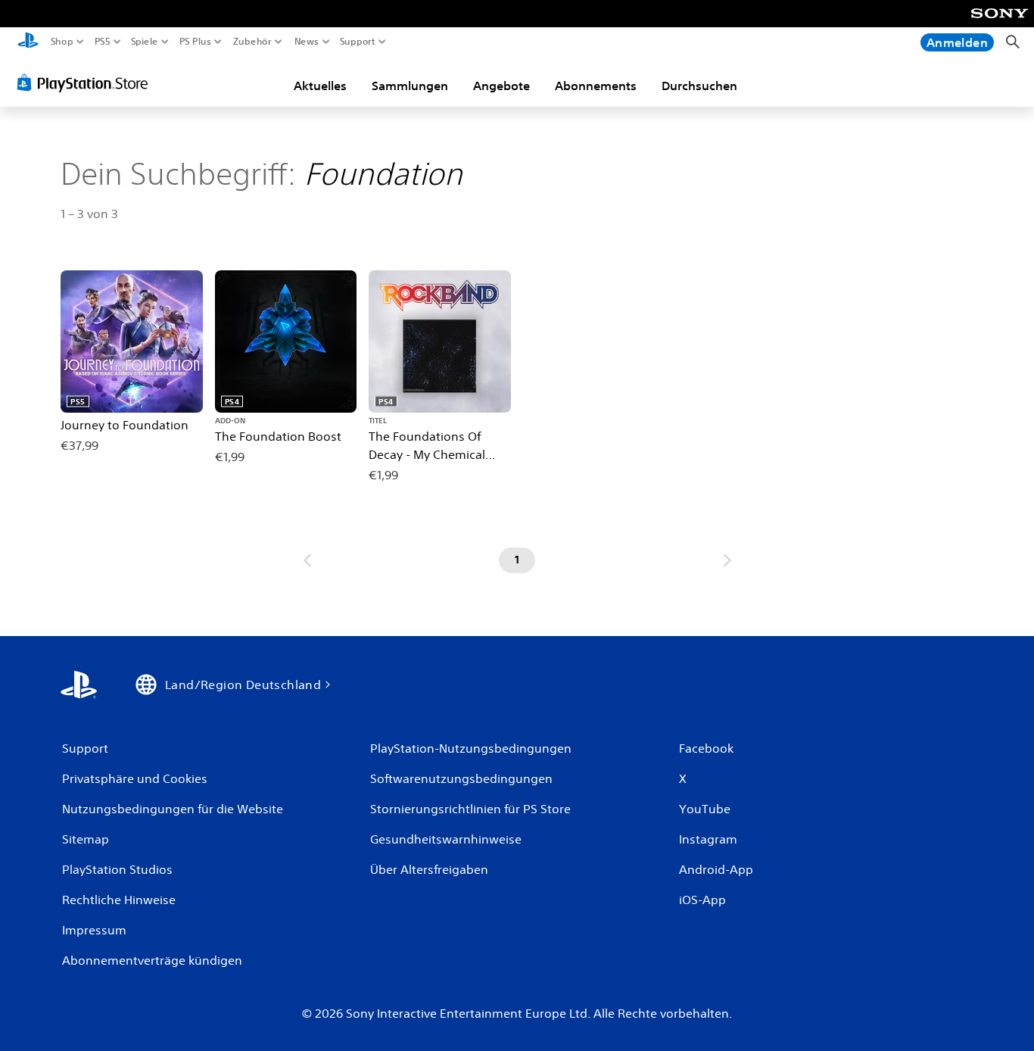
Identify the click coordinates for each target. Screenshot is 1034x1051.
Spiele (143, 42)
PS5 (102, 42)
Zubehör (252, 42)
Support (358, 42)
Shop (62, 42)
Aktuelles (320, 85)
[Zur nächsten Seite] (727, 560)
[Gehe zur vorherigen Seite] (307, 560)
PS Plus (195, 42)
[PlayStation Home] (28, 42)
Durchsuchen (699, 85)
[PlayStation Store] (86, 82)
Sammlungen (410, 85)
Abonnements (596, 85)
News (306, 42)
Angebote (501, 85)
